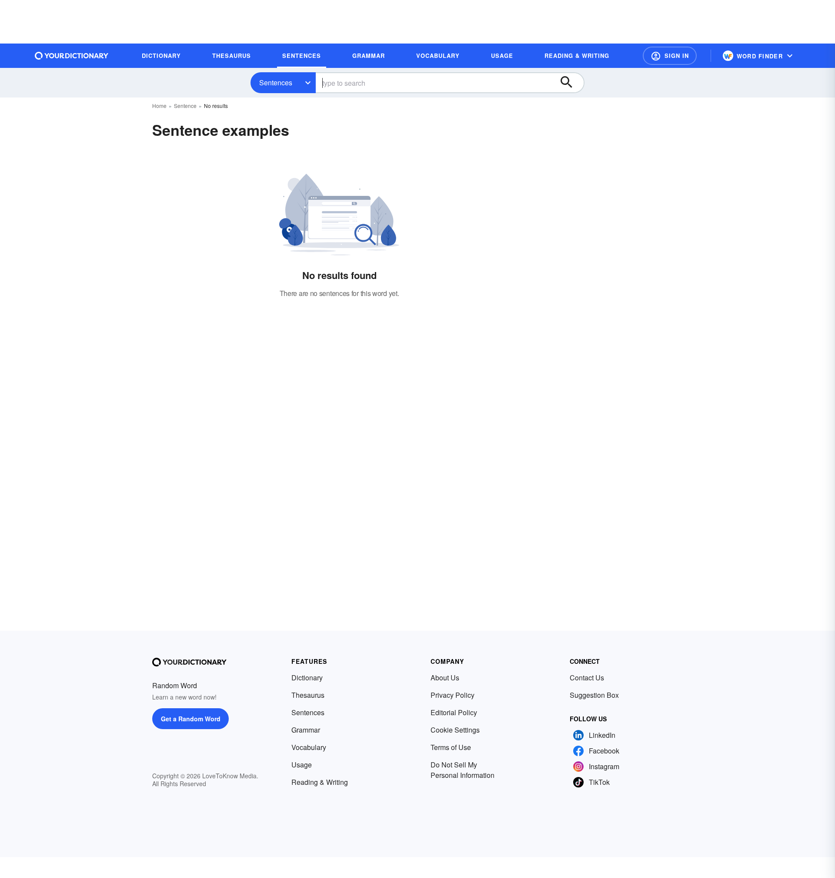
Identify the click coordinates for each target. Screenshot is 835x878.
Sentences (275, 82)
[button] (670, 56)
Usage (301, 765)
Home (159, 105)
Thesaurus (307, 695)
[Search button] (571, 82)
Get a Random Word (190, 718)
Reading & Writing (319, 782)
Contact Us (587, 678)
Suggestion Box (594, 695)
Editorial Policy (454, 712)
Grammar (305, 730)
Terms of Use (451, 747)
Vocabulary (308, 747)
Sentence (185, 105)
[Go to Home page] (72, 56)
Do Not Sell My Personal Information (462, 770)
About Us (445, 678)
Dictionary (307, 678)
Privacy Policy (452, 695)
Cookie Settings (455, 730)
